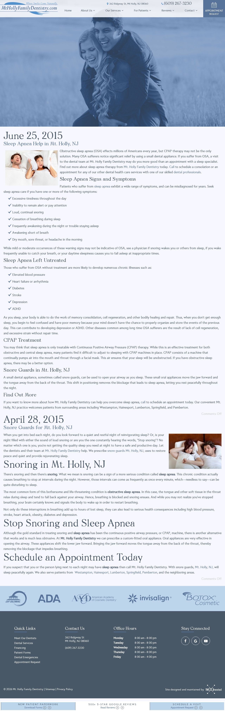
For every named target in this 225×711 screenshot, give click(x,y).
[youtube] (206, 641)
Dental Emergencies (26, 657)
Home (68, 10)
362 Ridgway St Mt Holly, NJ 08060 (77, 639)
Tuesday (118, 642)
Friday (117, 656)
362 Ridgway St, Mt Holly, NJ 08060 (128, 3)
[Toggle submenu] (94, 10)
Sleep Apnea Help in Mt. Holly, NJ (41, 144)
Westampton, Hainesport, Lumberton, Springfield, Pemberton (115, 572)
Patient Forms (22, 652)
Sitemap (50, 689)
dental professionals (187, 172)
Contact (190, 10)
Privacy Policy (65, 689)
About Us (86, 10)
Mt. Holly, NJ (134, 451)
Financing (20, 647)
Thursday (119, 652)
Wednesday (121, 647)
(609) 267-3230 (178, 4)
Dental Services (23, 643)
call (143, 402)
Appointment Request (27, 662)
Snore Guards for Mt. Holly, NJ (38, 427)
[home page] (29, 8)
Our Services (113, 10)
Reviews (166, 10)
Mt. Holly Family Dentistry (141, 167)
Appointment (214, 12)
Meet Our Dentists (25, 638)
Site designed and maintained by (185, 689)
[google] (195, 641)
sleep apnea (102, 186)
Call (171, 167)
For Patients (141, 10)
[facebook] (185, 641)
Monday (118, 638)
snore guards (116, 451)
